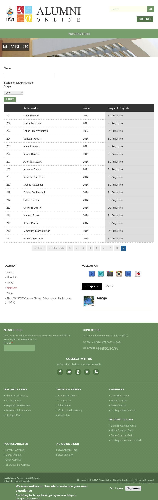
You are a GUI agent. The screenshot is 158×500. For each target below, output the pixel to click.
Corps (7, 86)
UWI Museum (65, 454)
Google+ (78, 372)
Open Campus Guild (122, 435)
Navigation (79, 34)
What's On (64, 415)
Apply (10, 282)
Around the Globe (67, 395)
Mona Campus (119, 400)
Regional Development (17, 405)
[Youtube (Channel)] (137, 276)
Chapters (91, 286)
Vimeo (87, 372)
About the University (16, 395)
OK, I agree (116, 488)
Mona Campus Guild (122, 430)
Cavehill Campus (120, 395)
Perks (109, 286)
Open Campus (119, 405)
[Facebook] (92, 276)
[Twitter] (101, 276)
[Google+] (110, 276)
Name (7, 68)
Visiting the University (70, 410)
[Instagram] (119, 276)
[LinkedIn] (128, 276)
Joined (87, 108)
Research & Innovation (18, 410)
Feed (96, 372)
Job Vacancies (13, 400)
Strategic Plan (13, 415)
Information (64, 405)
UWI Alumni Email (68, 450)
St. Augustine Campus (123, 410)
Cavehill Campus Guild (123, 425)
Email (8, 343)
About (10, 293)
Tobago (102, 298)
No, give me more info (28, 498)
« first (39, 248)
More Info (12, 277)
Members (12, 288)
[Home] (43, 14)
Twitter (69, 372)
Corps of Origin (117, 108)
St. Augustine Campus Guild (126, 440)
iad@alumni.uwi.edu (107, 347)
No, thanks (133, 488)
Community (64, 400)
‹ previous (56, 248)
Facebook (60, 372)
